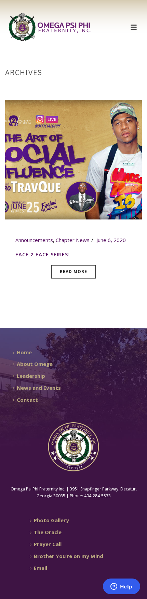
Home (72, 86)
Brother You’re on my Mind (68, 556)
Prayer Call (48, 544)
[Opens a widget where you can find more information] (121, 587)
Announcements (34, 240)
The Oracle (48, 532)
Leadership (31, 375)
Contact (27, 399)
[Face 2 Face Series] (73, 159)
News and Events (39, 387)
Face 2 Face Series (41, 254)
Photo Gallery (51, 520)
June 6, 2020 (111, 240)
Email (40, 568)
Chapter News (73, 240)
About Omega (35, 363)
